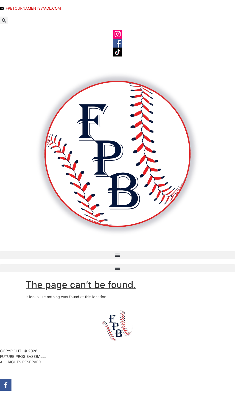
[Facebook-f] (5, 385)
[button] (4, 20)
